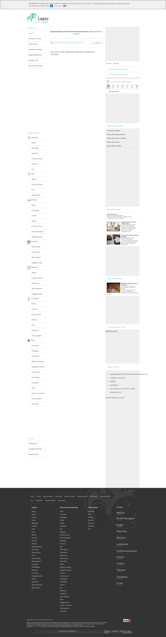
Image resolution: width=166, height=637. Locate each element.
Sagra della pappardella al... (117, 134)
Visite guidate (36, 336)
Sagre (34, 511)
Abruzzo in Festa (126, 539)
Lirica (33, 532)
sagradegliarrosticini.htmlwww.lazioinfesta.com (129, 374)
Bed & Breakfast (38, 231)
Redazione (33, 443)
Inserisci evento (35, 39)
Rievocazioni (36, 588)
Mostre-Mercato (37, 585)
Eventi (31, 33)
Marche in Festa (126, 513)
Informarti (91, 526)
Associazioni (36, 314)
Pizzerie (34, 164)
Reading (34, 570)
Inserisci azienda (35, 49)
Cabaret (34, 526)
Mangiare (91, 511)
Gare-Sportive (36, 558)
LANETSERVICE (127, 632)
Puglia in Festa (126, 526)
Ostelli (34, 216)
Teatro (34, 514)
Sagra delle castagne (114, 146)
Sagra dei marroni (113, 142)
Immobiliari (36, 377)
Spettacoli (35, 330)
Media (34, 304)
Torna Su (132, 491)
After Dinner (36, 195)
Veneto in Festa (126, 558)
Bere (89, 514)
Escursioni (35, 573)
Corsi (33, 555)
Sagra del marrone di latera (116, 138)
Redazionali (33, 60)
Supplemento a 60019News (67, 631)
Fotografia (35, 383)
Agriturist (35, 153)
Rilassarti (91, 523)
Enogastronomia (37, 576)
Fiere (33, 529)
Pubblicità (123, 631)
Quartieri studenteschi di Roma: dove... (128, 222)
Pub (33, 169)
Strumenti (35, 404)
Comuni (34, 309)
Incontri (34, 541)
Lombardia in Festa (126, 545)
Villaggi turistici (37, 237)
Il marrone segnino (113, 130)
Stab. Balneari (37, 288)
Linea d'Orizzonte (112, 214)
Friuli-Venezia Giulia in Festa (126, 552)
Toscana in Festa (126, 571)
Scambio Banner (35, 449)
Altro (89, 529)
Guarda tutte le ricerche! (115, 398)
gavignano (114, 385)
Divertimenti (36, 257)
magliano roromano (118, 378)
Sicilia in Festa (126, 584)
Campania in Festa (126, 577)
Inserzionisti (33, 454)
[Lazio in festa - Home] (41, 18)
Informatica (36, 372)
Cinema (34, 517)
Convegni (35, 564)
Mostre (34, 535)
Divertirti (91, 520)
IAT (61, 529)
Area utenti (33, 44)
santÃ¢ (113, 381)
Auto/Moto (35, 356)
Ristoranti (35, 148)
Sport (33, 388)
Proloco (34, 320)
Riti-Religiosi (36, 567)
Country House (37, 159)
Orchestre (35, 345)
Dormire (90, 517)
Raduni (34, 579)
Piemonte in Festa (126, 532)
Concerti (34, 538)
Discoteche (36, 252)
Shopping (35, 351)
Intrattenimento (37, 546)
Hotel (33, 205)
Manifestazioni (36, 561)
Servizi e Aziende (38, 393)
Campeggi (35, 210)
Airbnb (34, 143)
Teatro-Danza (36, 552)
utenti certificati (37, 626)
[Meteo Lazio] (111, 331)
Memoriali (35, 582)
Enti (33, 325)
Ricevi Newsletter (36, 66)
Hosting (106, 632)
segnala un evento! (89, 625)
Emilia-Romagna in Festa (126, 519)
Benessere (36, 283)
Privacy (129, 631)
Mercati (34, 544)
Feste (33, 520)
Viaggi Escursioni (38, 367)
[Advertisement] (122, 41)
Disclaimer (115, 631)
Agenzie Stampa (38, 361)
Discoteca (35, 549)
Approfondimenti (35, 55)
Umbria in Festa (126, 564)
